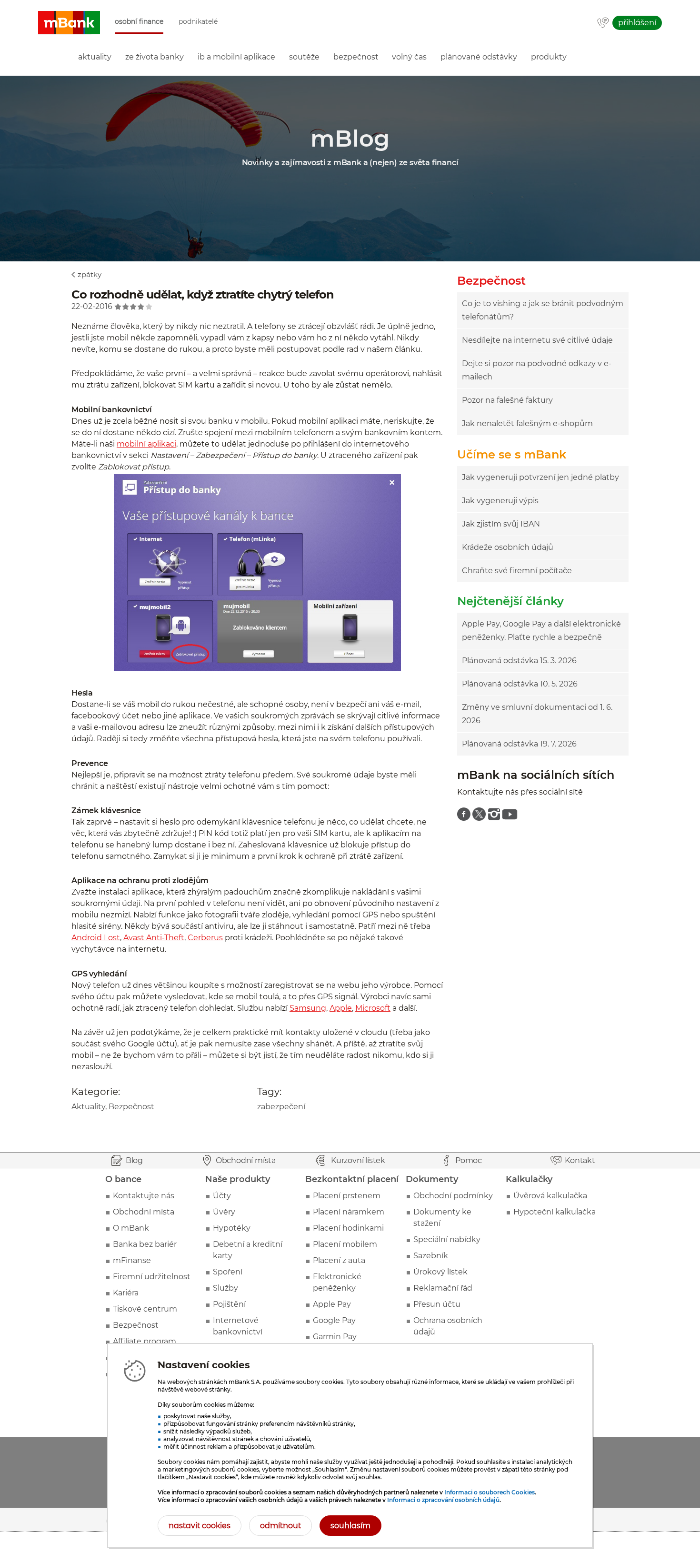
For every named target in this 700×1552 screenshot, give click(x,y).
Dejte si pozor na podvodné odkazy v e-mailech (536, 370)
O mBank (131, 1228)
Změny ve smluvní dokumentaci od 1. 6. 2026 (537, 714)
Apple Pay (332, 1304)
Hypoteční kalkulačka (554, 1211)
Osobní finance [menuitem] (139, 22)
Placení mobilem (345, 1244)
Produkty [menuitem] (549, 56)
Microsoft (372, 1008)
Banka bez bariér (145, 1244)
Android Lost (95, 937)
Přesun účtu (436, 1304)
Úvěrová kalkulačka (550, 1195)
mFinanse (132, 1260)
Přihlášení (637, 22)
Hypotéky (231, 1228)
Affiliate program (144, 1341)
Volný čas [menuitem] (409, 56)
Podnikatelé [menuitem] (198, 22)
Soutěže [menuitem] (304, 56)
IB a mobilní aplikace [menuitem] (236, 56)
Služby (225, 1288)
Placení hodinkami (348, 1228)
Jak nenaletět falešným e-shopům (527, 423)
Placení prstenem (346, 1195)
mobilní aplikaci (146, 443)
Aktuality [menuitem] (94, 56)
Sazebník (430, 1255)
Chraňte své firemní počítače (517, 570)
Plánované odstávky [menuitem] (478, 56)
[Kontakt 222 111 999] (603, 23)
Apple (341, 1008)
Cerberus (205, 937)
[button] (69, 23)
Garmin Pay (335, 1336)
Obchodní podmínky (453, 1195)
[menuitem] (463, 814)
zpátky (89, 274)
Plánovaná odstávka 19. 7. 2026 (519, 743)
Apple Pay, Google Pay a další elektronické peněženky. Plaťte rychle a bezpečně (541, 630)
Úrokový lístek (440, 1271)
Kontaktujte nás (143, 1195)
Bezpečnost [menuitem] (356, 56)
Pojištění (229, 1304)
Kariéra (126, 1292)
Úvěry (224, 1211)
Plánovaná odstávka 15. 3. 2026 (519, 660)
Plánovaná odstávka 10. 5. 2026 (520, 683)
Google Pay (334, 1320)
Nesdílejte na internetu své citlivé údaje (537, 340)
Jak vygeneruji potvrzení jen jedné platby (540, 477)
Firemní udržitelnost (151, 1276)
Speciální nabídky (446, 1239)
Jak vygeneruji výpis (500, 500)
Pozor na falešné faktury (507, 400)
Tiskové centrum (145, 1308)
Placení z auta (339, 1260)
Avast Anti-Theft (153, 937)
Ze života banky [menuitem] (154, 56)
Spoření (227, 1271)
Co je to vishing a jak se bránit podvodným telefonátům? (542, 310)
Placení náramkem (348, 1211)
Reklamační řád (442, 1288)
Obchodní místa (143, 1211)
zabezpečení (281, 1106)
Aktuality (88, 1106)
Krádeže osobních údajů (507, 547)
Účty (222, 1195)
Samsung (308, 1008)
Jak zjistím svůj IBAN (501, 523)
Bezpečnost (131, 1106)
